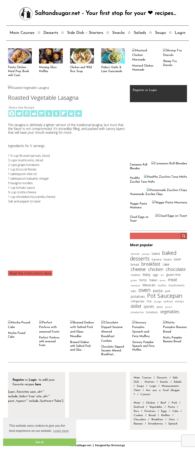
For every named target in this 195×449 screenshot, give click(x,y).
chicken (155, 269)
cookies (136, 275)
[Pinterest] (26, 113)
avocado (145, 253)
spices (149, 306)
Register (138, 90)
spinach (168, 307)
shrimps (179, 301)
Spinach (172, 423)
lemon (163, 280)
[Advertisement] (66, 232)
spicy (159, 307)
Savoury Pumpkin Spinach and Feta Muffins (143, 346)
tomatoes (152, 312)
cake (166, 264)
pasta (158, 290)
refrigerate (137, 301)
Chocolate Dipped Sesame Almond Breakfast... (112, 351)
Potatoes (149, 411)
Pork (174, 402)
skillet (136, 306)
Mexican (149, 285)
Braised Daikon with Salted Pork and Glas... (80, 346)
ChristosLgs (117, 445)
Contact (145, 394)
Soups (160, 33)
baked (156, 254)
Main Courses (22, 33)
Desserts (50, 33)
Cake (175, 411)
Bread (152, 415)
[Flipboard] (63, 113)
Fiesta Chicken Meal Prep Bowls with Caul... (18, 71)
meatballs (135, 285)
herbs (143, 280)
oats (133, 291)
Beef (163, 402)
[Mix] (41, 113)
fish (162, 275)
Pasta (171, 407)
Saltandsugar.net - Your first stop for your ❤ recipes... (104, 13)
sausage (157, 301)
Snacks (118, 33)
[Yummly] (49, 113)
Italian (153, 280)
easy (146, 274)
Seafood (139, 407)
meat (172, 279)
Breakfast (157, 419)
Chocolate (140, 419)
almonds (135, 254)
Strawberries (155, 423)
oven (144, 290)
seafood (168, 301)
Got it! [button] (40, 442)
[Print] (71, 113)
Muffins (165, 415)
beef (177, 259)
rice (149, 301)
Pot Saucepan (164, 295)
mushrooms (177, 285)
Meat (137, 402)
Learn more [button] (61, 430)
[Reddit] (34, 113)
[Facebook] (11, 113)
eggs (155, 275)
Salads (140, 33)
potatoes (138, 296)
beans (168, 259)
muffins (162, 285)
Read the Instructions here (30, 273)
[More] (78, 113)
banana (156, 259)
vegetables (169, 311)
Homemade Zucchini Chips (146, 194)
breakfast (150, 264)
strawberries (137, 312)
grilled (134, 280)
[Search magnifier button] (184, 236)
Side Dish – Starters (85, 33)
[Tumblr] (56, 113)
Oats (172, 419)
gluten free (173, 275)
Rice (136, 411)
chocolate (176, 269)
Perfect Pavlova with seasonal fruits (49, 341)
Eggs (164, 411)
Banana (138, 423)
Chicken (150, 402)
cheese (138, 269)
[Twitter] (19, 113)
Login (180, 33)
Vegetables (155, 407)
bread (135, 264)
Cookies (138, 415)
